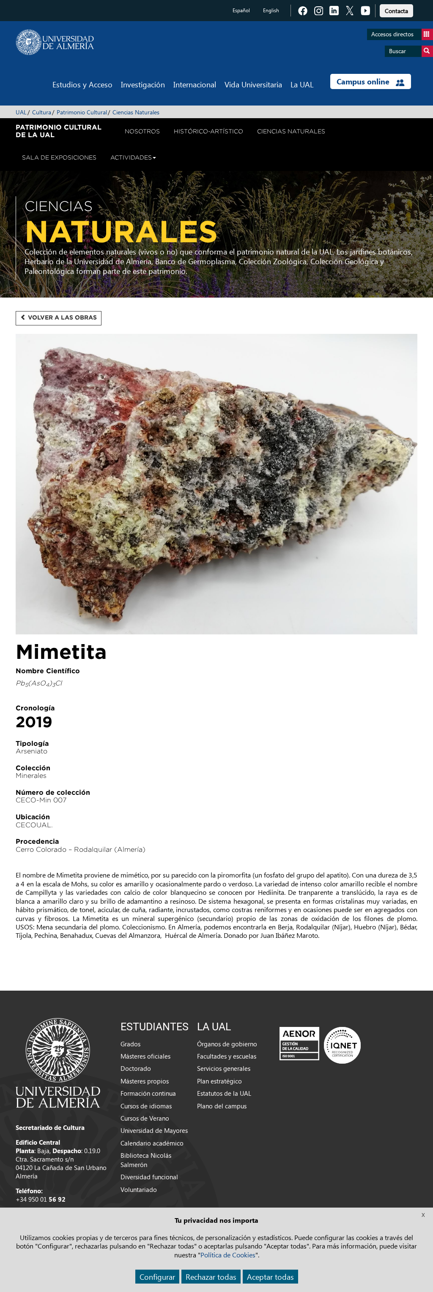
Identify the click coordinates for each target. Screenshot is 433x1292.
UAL (21, 112)
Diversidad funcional (149, 1177)
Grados (130, 1044)
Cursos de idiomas (146, 1106)
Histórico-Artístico (208, 131)
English (271, 10)
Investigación (143, 84)
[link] (396, 9)
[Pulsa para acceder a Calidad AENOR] (320, 1045)
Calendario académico (152, 1143)
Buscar (397, 51)
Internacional (194, 84)
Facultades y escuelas (226, 1056)
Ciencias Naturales (135, 112)
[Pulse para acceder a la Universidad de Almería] (58, 1062)
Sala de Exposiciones (59, 157)
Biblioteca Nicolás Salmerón (146, 1159)
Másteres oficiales (145, 1056)
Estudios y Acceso (82, 84)
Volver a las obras (61, 317)
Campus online (364, 81)
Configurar (157, 1276)
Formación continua (148, 1093)
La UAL (301, 84)
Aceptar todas (270, 1276)
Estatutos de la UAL (224, 1093)
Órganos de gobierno (227, 1044)
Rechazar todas (211, 1276)
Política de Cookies (227, 1254)
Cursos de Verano (145, 1118)
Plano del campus (222, 1106)
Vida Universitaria (253, 84)
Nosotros (142, 131)
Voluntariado (139, 1189)
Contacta (396, 11)
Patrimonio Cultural (82, 112)
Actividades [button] (131, 157)
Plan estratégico (219, 1081)
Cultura (41, 112)
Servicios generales (223, 1068)
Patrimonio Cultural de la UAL (58, 130)
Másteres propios (145, 1081)
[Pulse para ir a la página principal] (54, 42)
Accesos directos (392, 34)
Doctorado (136, 1068)
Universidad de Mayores (154, 1130)
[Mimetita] (216, 487)
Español (241, 10)
